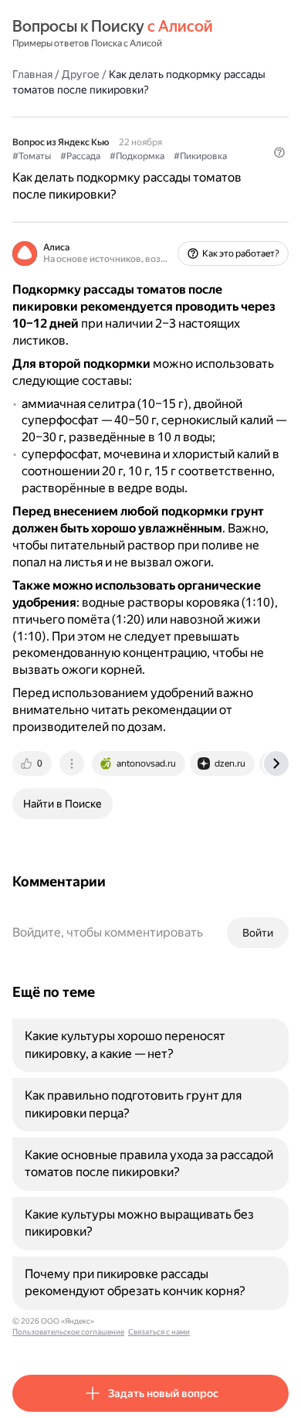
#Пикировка (200, 156)
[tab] (33, 763)
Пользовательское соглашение (68, 1332)
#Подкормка (137, 156)
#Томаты (31, 156)
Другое (81, 74)
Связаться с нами (159, 1332)
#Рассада (80, 156)
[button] (279, 152)
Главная (32, 74)
